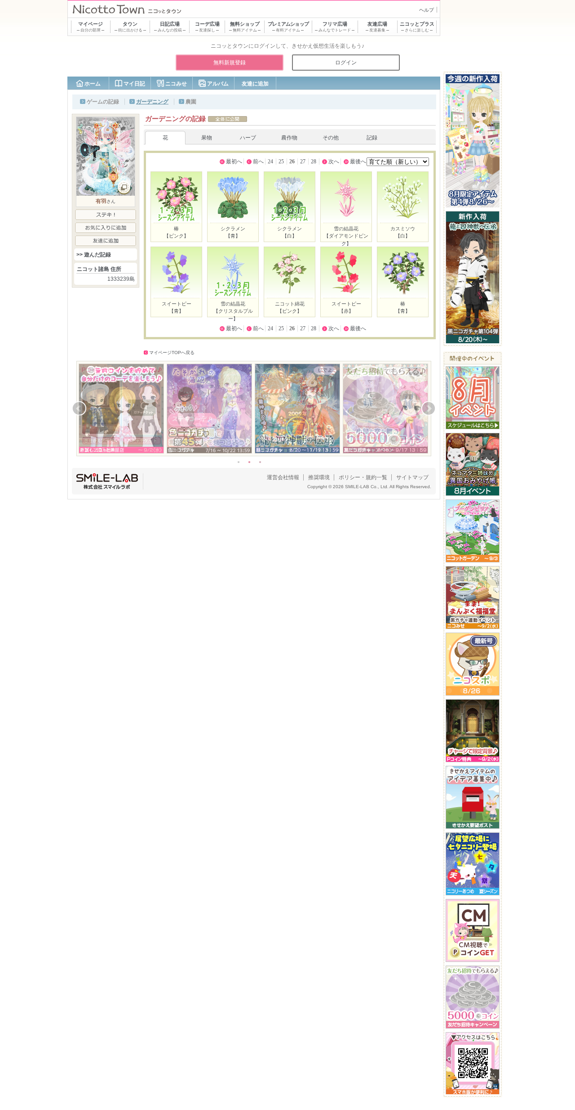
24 (270, 161)
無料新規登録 (229, 62)
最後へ (358, 161)
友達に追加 (255, 84)
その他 (331, 138)
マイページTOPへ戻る (172, 352)
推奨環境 (319, 477)
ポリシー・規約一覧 (363, 477)
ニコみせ (176, 84)
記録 (372, 138)
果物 (206, 138)
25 (281, 161)
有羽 (101, 201)
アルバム (218, 84)
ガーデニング (152, 102)
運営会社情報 (283, 477)
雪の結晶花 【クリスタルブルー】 (233, 311)
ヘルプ (426, 10)
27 (302, 161)
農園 (191, 102)
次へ (333, 161)
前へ (258, 161)
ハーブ (248, 138)
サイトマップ (412, 477)
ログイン (346, 62)
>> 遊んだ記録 (93, 255)
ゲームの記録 (103, 102)
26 (292, 161)
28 (313, 161)
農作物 (289, 138)
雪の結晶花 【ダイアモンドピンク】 (346, 236)
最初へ (234, 161)
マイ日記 (134, 84)
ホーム (92, 84)
